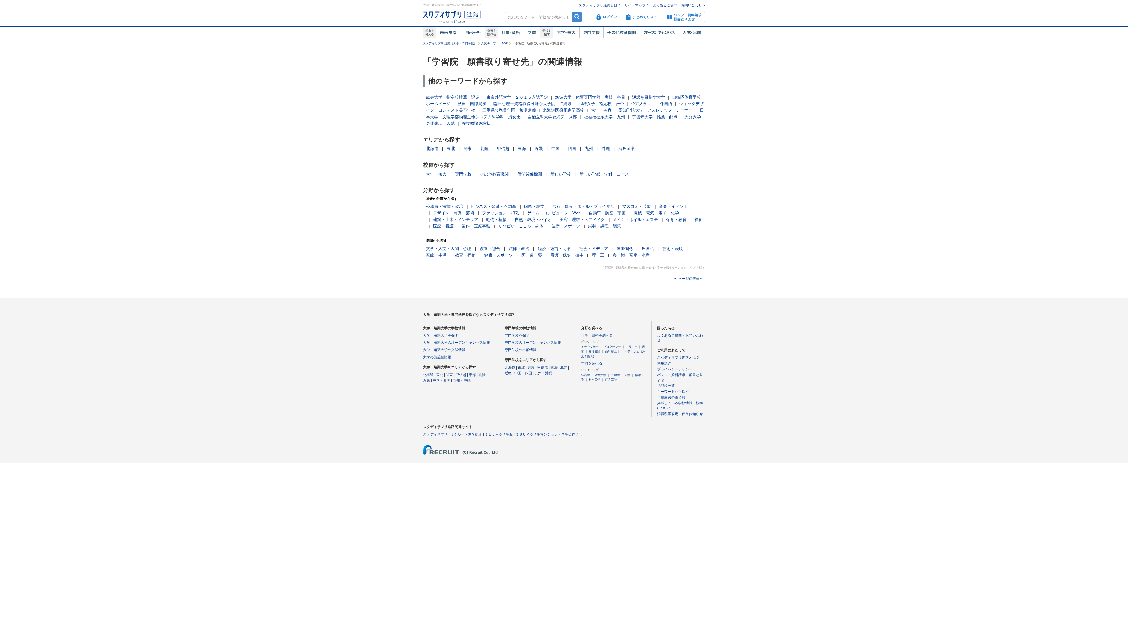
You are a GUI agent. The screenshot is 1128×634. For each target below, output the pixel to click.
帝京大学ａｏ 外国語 (651, 103)
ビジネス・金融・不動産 (493, 206)
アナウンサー (590, 346)
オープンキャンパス (659, 32)
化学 (627, 375)
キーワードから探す (673, 391)
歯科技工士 (612, 351)
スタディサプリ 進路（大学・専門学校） (450, 43)
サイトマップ (635, 5)
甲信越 (503, 148)
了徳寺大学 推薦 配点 (654, 116)
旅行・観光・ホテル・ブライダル (583, 206)
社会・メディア (593, 248)
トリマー (631, 346)
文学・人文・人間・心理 (448, 248)
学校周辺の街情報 (671, 397)
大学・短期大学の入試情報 (444, 350)
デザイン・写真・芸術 (453, 212)
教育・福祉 (465, 255)
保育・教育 (676, 219)
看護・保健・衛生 (566, 255)
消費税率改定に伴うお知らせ (680, 414)
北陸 (484, 148)
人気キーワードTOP (494, 43)
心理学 (615, 375)
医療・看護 (443, 226)
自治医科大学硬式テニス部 (552, 116)
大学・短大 (566, 32)
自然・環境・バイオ (533, 219)
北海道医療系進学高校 (563, 110)
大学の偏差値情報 (437, 357)
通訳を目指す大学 (648, 97)
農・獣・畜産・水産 (631, 255)
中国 (555, 148)
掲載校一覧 (666, 386)
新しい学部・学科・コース (604, 174)
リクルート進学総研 (466, 434)
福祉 (698, 219)
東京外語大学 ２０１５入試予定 (517, 97)
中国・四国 (441, 380)
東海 (522, 148)
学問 (532, 32)
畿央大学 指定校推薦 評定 (452, 97)
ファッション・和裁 (500, 212)
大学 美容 (601, 110)
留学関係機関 (529, 174)
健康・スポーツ (565, 226)
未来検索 (448, 32)
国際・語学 (534, 206)
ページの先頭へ (691, 278)
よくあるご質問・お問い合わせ (677, 5)
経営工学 (611, 379)
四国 (572, 148)
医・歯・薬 (531, 255)
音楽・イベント (673, 206)
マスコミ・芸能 (636, 206)
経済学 (585, 375)
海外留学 (626, 148)
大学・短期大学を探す (440, 335)
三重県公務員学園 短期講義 (509, 110)
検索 (577, 17)
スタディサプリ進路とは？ (678, 357)
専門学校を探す (517, 335)
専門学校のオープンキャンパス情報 (533, 342)
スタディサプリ (435, 434)
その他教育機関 (621, 32)
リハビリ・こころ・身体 (520, 226)
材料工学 (594, 379)
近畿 (539, 148)
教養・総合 (490, 248)
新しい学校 (560, 174)
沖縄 (606, 148)
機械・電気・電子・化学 (656, 212)
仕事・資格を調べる (597, 335)
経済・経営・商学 (554, 248)
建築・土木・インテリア (455, 219)
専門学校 (591, 32)
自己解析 (473, 32)
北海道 (432, 148)
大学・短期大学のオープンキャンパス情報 (456, 342)
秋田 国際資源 (472, 103)
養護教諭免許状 (476, 123)
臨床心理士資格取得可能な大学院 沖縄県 (533, 103)
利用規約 (664, 363)
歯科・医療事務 (475, 226)
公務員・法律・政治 (444, 206)
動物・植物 (496, 219)
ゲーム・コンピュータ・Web (554, 212)
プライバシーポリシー (674, 369)
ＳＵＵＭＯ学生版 (499, 434)
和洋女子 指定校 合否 (601, 103)
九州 (589, 148)
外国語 (648, 248)
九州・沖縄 (462, 380)
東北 (451, 148)
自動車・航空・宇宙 (607, 212)
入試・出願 (692, 32)
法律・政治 (519, 248)
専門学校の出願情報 (520, 350)
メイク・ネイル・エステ (635, 219)
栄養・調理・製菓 (604, 226)
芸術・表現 (672, 248)
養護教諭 (594, 351)
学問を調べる (591, 363)
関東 (468, 148)
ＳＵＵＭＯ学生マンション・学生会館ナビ (549, 434)
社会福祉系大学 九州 (604, 116)
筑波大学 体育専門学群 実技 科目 (590, 97)
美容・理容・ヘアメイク (582, 219)
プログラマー (612, 346)
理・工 (598, 255)
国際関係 (625, 248)
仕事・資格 (511, 32)
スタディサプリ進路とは (598, 5)
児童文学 (600, 375)
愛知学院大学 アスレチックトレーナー (656, 110)
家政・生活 (436, 255)
